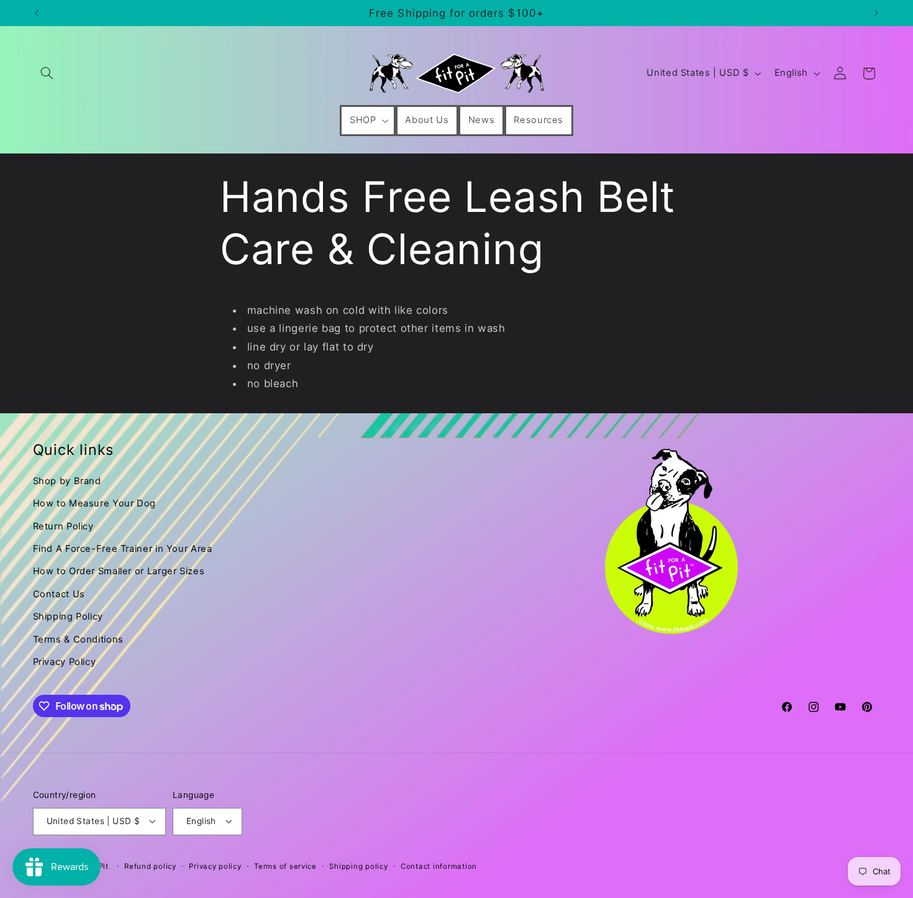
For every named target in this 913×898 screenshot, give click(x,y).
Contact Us (59, 594)
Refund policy (150, 866)
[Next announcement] (876, 13)
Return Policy (63, 526)
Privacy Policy (64, 661)
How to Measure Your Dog (95, 503)
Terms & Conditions (78, 639)
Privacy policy (215, 866)
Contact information (439, 866)
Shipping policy (358, 866)
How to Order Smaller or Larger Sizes (119, 571)
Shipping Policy (68, 616)
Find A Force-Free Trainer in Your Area (122, 548)
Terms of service (285, 866)
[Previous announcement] (36, 13)
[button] (47, 73)
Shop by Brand (67, 481)
